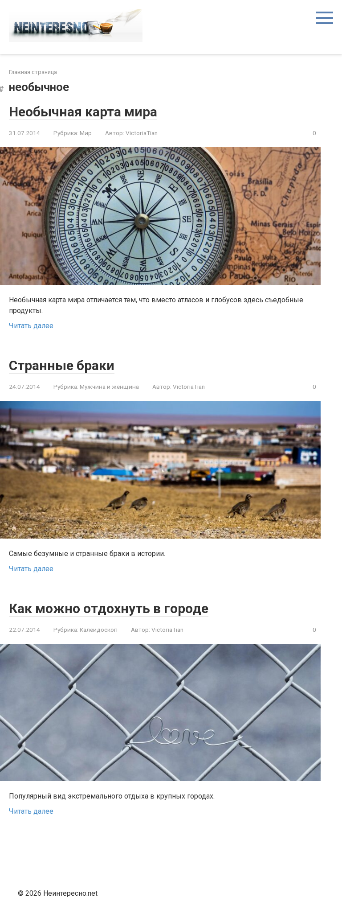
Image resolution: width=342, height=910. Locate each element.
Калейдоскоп (99, 629)
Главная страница (33, 72)
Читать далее (31, 325)
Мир (86, 132)
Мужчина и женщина (109, 386)
